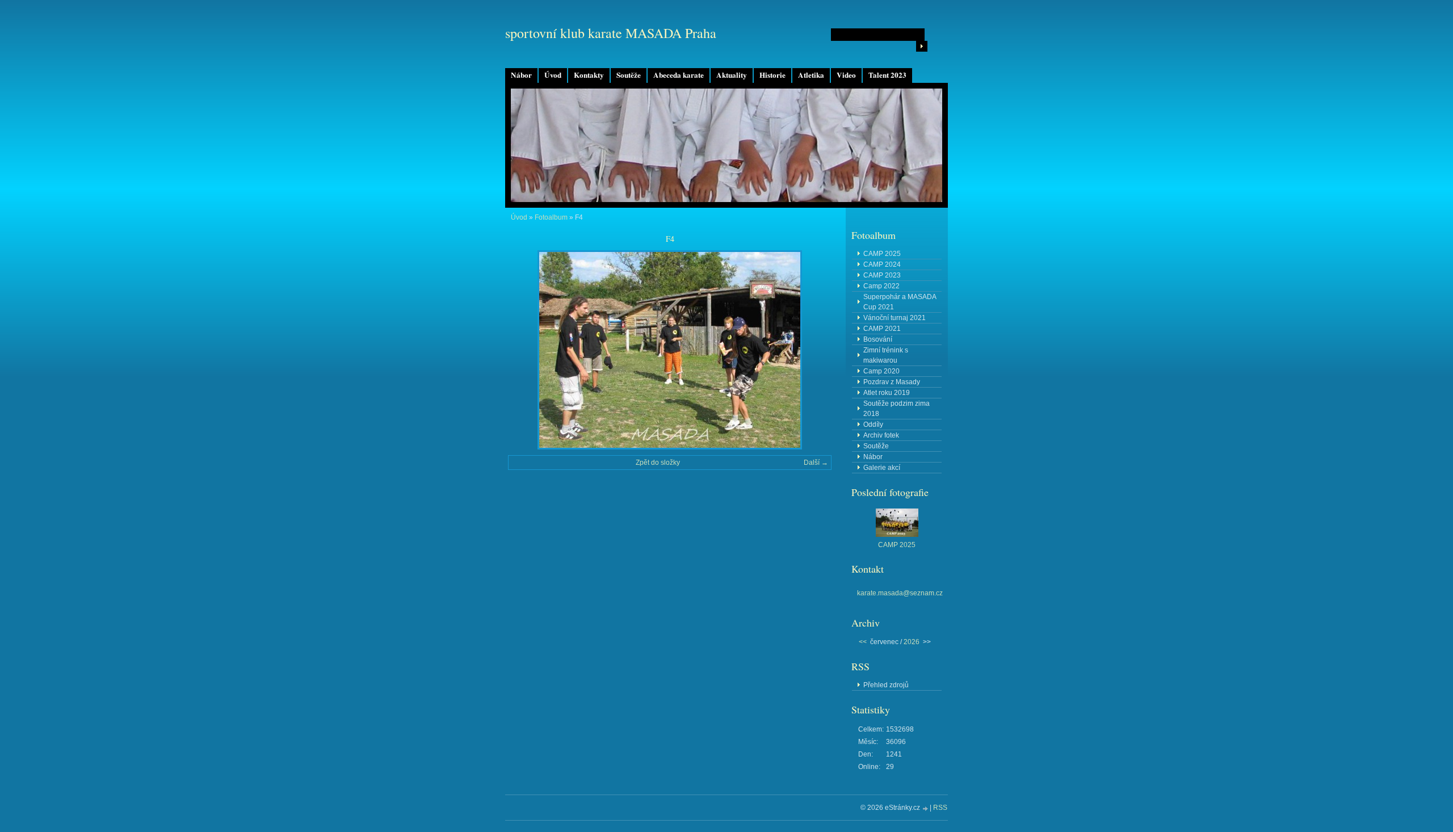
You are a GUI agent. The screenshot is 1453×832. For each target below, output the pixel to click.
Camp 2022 (881, 286)
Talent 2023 (887, 75)
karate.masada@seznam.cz (900, 593)
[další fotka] (813, 349)
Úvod (552, 75)
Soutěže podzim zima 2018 (896, 409)
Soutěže (628, 75)
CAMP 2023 (882, 275)
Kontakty (589, 75)
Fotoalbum (551, 217)
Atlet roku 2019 (886, 393)
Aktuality (731, 75)
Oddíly (873, 424)
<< (863, 642)
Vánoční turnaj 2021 (894, 318)
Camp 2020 (881, 371)
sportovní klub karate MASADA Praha (610, 33)
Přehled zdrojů (886, 685)
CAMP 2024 (882, 264)
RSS (940, 808)
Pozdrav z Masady (891, 382)
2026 (911, 642)
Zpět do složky (658, 463)
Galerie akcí (881, 468)
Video (846, 75)
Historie (772, 75)
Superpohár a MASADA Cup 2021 (900, 302)
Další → (816, 463)
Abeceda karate (678, 75)
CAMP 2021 (882, 329)
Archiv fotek (881, 435)
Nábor (521, 75)
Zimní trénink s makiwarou (885, 355)
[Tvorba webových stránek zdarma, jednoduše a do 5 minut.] (926, 808)
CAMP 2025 (882, 254)
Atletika (811, 75)
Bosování (877, 339)
